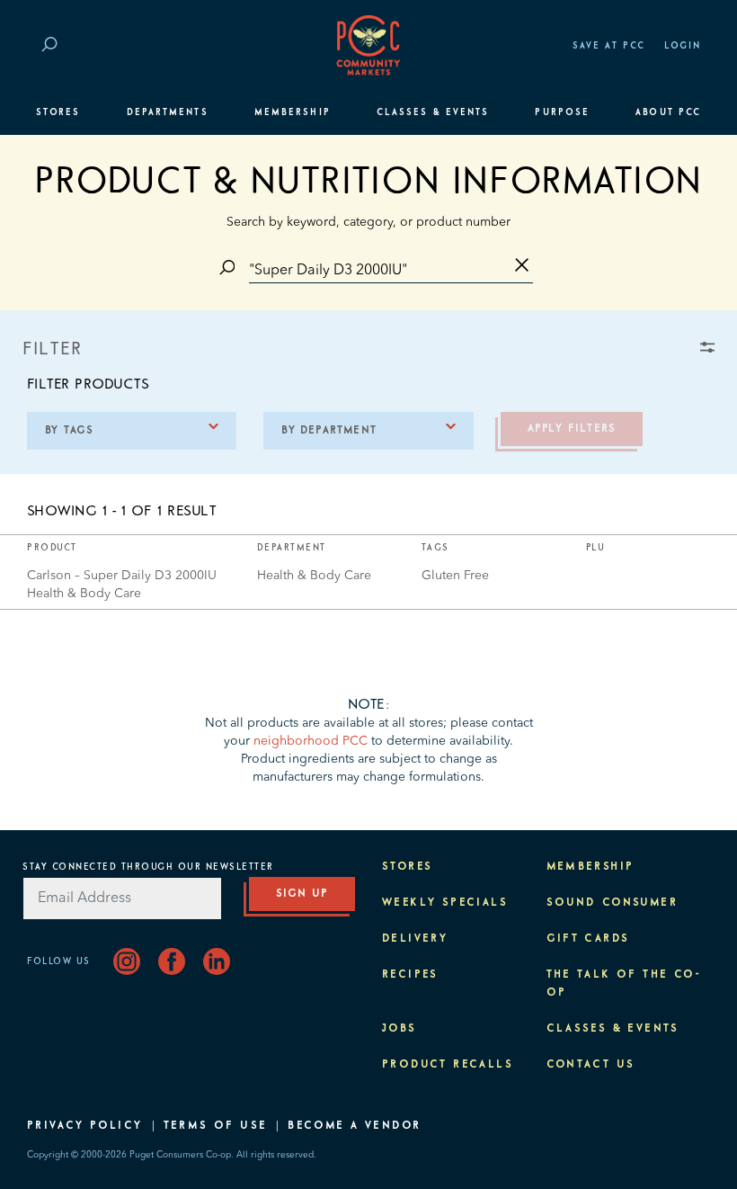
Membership (292, 112)
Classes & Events (433, 112)
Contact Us (590, 1064)
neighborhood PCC (310, 741)
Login (682, 45)
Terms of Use (216, 1126)
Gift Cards (588, 939)
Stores (58, 112)
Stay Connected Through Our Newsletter (148, 867)
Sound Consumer (612, 903)
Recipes (410, 975)
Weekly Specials (445, 903)
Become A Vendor (354, 1126)
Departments (168, 112)
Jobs (399, 1029)
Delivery (415, 939)
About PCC (668, 112)
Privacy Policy (85, 1126)
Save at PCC (609, 45)
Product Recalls (447, 1064)
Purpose (562, 112)
